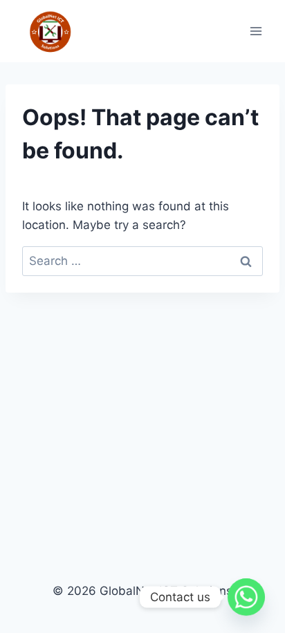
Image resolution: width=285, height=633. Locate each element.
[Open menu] (255, 31)
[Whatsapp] (246, 597)
